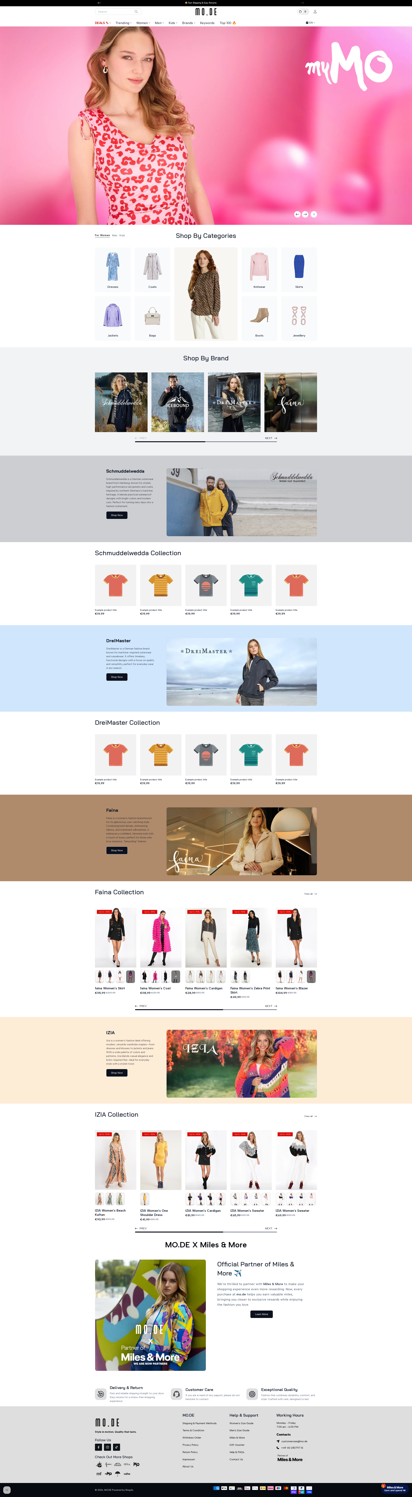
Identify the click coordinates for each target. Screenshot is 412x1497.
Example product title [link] (106, 610)
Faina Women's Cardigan (203, 988)
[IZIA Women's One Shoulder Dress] (161, 1160)
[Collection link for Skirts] (299, 267)
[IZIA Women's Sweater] (251, 1160)
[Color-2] (99, 976)
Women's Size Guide (241, 1423)
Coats (152, 287)
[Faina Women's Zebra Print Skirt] (251, 938)
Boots (259, 335)
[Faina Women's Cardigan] (206, 938)
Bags (152, 335)
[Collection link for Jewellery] (299, 315)
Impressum (189, 1459)
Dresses (113, 287)
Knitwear (259, 287)
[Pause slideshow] (314, 214)
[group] (206, 125)
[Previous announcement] (99, 3)
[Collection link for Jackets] (113, 315)
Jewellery (299, 335)
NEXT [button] (268, 438)
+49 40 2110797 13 (292, 1447)
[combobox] (118, 11)
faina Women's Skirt (110, 988)
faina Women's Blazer (292, 988)
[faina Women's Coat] (161, 938)
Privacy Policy (190, 1444)
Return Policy (190, 1452)
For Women (102, 235)
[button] (303, 11)
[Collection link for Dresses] (113, 267)
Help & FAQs (236, 1452)
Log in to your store (380, 1466)
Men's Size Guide (239, 1430)
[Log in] (315, 12)
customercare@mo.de (294, 1441)
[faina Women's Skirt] (115, 938)
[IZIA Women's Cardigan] (206, 1160)
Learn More (261, 1314)
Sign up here (395, 1475)
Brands (187, 23)
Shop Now (117, 515)
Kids (172, 23)
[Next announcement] (302, 3)
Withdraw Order (192, 1437)
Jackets (113, 335)
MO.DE (107, 1490)
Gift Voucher (236, 1444)
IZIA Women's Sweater (247, 1211)
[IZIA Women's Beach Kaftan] (115, 1160)
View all (308, 893)
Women (142, 23)
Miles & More (237, 1437)
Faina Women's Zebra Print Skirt (250, 990)
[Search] (136, 12)
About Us (188, 1466)
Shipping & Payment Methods (200, 1423)
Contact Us (236, 1459)
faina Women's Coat (155, 988)
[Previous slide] (297, 214)
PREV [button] (143, 1006)
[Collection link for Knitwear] (259, 267)
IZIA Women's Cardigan (203, 1211)
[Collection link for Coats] (153, 267)
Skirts (299, 287)
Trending (122, 23)
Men (158, 23)
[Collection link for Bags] (153, 315)
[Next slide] (305, 214)
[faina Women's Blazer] (296, 938)
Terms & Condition (193, 1430)
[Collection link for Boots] (259, 315)
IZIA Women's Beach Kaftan (110, 1213)
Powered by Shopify (122, 1490)
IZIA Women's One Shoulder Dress (154, 1213)
